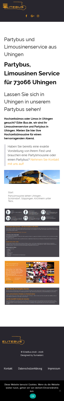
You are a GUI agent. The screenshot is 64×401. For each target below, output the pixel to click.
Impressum (54, 368)
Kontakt (8, 368)
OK (32, 396)
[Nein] (60, 390)
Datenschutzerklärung (30, 368)
